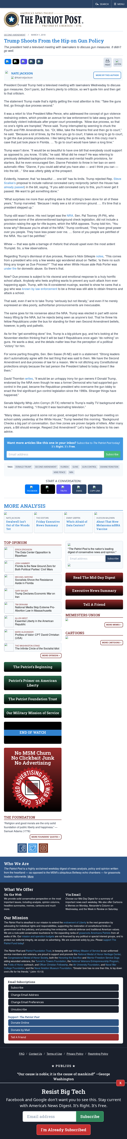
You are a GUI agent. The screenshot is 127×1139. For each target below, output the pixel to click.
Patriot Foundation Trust (38, 950)
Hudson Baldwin (105, 518)
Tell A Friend (94, 604)
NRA (70, 215)
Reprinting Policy (98, 1054)
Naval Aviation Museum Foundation (53, 968)
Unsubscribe (19, 1009)
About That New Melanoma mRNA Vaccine (108, 525)
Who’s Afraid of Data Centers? (76, 523)
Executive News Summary (94, 590)
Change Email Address (25, 995)
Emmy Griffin (73, 518)
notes (99, 256)
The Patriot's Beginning (32, 667)
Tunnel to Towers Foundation (51, 961)
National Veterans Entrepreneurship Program (95, 961)
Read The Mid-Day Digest (94, 577)
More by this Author (107, 75)
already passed (14, 187)
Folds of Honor (15, 964)
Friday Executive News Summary (48, 523)
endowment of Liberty (75, 922)
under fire (10, 268)
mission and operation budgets (38, 936)
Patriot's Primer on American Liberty (33, 682)
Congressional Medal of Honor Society (28, 957)
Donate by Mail (20, 1030)
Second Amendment (14, 34)
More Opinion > (51, 655)
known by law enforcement (39, 288)
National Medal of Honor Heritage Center (99, 954)
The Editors (42, 518)
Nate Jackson (22, 73)
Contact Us (35, 1054)
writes (29, 378)
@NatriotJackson (24, 77)
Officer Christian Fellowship (53, 964)
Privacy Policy (75, 1054)
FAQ (21, 1054)
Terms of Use (54, 1054)
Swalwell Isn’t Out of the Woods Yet (18, 525)
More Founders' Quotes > (45, 836)
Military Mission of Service (86, 950)
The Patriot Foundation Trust (32, 699)
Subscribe (112, 454)
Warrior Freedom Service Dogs (103, 957)
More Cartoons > (111, 642)
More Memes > (113, 624)
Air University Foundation (86, 964)
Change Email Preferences (27, 1002)
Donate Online (20, 1022)
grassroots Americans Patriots (94, 932)
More (31, 876)
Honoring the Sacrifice (70, 957)
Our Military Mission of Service (32, 713)
